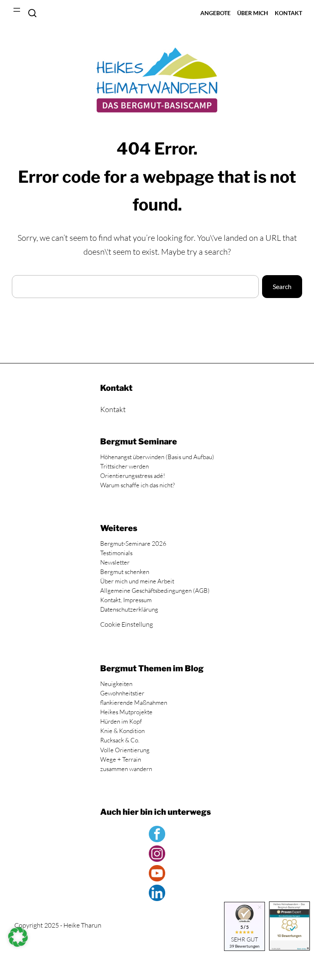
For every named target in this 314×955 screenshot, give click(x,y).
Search (32, 13)
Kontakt (113, 409)
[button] (18, 937)
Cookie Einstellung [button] (126, 624)
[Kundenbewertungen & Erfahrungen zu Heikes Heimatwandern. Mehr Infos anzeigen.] (289, 927)
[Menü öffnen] (17, 10)
